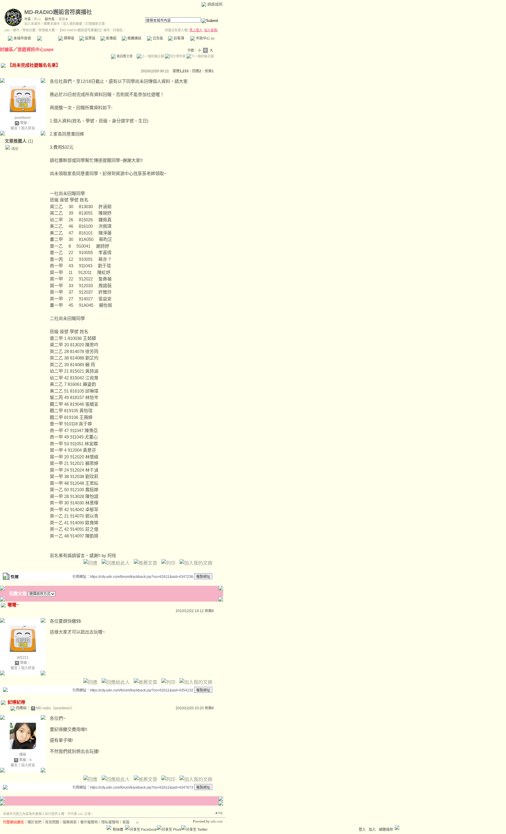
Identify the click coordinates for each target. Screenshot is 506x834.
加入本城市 (32, 23)
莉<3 (37, 19)
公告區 (157, 38)
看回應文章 (124, 56)
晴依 (14, 149)
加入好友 (28, 128)
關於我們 (35, 822)
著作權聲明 (89, 822)
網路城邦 (215, 4)
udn (7, 30)
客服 (125, 822)
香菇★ (63, 19)
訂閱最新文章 (95, 23)
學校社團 (29, 30)
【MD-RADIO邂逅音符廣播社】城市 (84, 30)
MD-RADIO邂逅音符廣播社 (58, 12)
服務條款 (70, 822)
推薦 (209, 71)
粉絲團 (118, 830)
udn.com (217, 821)
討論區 (47, 38)
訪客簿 (178, 38)
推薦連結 (133, 38)
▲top (219, 813)
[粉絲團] (109, 827)
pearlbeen (23, 118)
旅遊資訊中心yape (36, 49)
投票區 (89, 38)
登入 (362, 830)
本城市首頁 (22, 38)
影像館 (111, 38)
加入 (372, 830)
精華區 (68, 38)
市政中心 (204, 38)
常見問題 (52, 822)
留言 (14, 128)
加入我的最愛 (72, 23)
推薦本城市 (52, 23)
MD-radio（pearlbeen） (55, 708)
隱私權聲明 (110, 822)
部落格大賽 (47, 30)
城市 (16, 30)
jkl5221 (23, 657)
